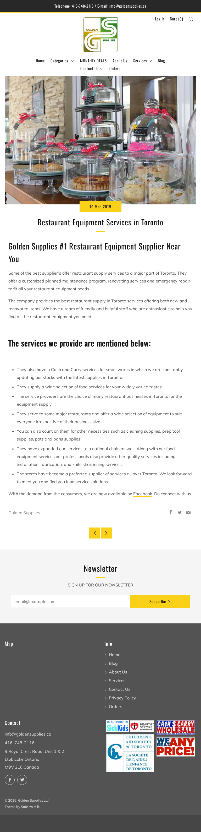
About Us (120, 60)
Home (40, 60)
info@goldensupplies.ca (28, 734)
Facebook (142, 493)
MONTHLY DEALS (93, 60)
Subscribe (157, 601)
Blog (161, 60)
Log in (160, 18)
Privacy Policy (122, 697)
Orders (115, 68)
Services (140, 60)
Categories (60, 60)
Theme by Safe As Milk (22, 806)
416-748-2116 (20, 742)
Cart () (176, 18)
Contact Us (89, 68)
